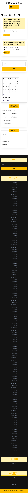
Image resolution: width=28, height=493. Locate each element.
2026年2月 (14, 185)
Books (4, 134)
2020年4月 (14, 346)
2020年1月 (14, 353)
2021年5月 (14, 316)
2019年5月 (14, 371)
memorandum (6, 141)
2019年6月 (14, 369)
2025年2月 (14, 212)
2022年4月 (14, 291)
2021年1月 (14, 325)
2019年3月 (14, 376)
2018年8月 (14, 392)
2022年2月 (14, 295)
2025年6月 (14, 203)
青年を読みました (6, 123)
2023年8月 (14, 254)
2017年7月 (14, 422)
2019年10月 (14, 360)
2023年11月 (14, 247)
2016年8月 (14, 447)
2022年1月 (14, 297)
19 (10, 89)
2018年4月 (14, 401)
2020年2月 (14, 350)
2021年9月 (14, 307)
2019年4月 (14, 374)
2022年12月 (14, 272)
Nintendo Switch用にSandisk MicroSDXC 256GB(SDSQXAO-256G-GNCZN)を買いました (13, 23)
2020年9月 (14, 334)
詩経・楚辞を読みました (8, 110)
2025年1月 (14, 214)
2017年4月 (14, 429)
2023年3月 (14, 265)
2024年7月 (14, 228)
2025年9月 (14, 196)
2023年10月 (14, 249)
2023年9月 (14, 251)
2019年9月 (14, 362)
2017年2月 (14, 433)
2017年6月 (14, 424)
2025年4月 (14, 208)
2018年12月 (14, 383)
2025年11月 (14, 191)
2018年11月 (14, 385)
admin (18, 30)
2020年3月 (14, 348)
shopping (4, 144)
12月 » (8, 100)
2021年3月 (14, 321)
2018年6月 (14, 397)
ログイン (14, 463)
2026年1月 (14, 187)
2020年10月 (14, 332)
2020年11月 (14, 330)
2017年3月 (14, 431)
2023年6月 (14, 258)
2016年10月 (14, 443)
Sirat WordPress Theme (8, 490)
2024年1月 (14, 242)
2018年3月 (14, 404)
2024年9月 (14, 224)
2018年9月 (14, 390)
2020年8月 (14, 337)
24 (6, 92)
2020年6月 (14, 341)
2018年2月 (14, 406)
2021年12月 (14, 300)
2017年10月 (14, 415)
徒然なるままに (14, 3)
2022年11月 (14, 274)
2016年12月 (14, 438)
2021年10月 (14, 304)
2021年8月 (14, 309)
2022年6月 (14, 286)
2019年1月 (14, 380)
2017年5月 (14, 427)
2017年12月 (14, 410)
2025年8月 (14, 198)
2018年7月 (14, 394)
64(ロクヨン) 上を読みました (9, 117)
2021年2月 (14, 323)
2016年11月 (14, 440)
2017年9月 (14, 417)
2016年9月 (14, 445)
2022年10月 (14, 277)
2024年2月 (14, 240)
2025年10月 (14, 194)
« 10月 (4, 100)
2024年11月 (14, 219)
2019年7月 (14, 367)
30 (3, 94)
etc (3, 138)
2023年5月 (14, 261)
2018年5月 (14, 399)
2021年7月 (14, 311)
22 (17, 89)
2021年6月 (14, 314)
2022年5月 (14, 288)
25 (8, 92)
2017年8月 (14, 420)
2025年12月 (14, 189)
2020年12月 (14, 327)
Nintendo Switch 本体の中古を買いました (14, 44)
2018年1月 (14, 408)
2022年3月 (14, 293)
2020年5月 (14, 344)
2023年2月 (14, 268)
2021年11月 (14, 302)
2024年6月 (14, 231)
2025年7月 (14, 201)
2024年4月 (14, 235)
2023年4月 (14, 263)
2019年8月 (14, 364)
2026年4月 (14, 182)
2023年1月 (14, 270)
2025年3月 (14, 210)
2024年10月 (14, 221)
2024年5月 (14, 233)
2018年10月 (14, 387)
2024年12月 (14, 217)
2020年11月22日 (9, 30)
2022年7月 (14, 284)
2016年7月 (14, 450)
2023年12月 (14, 244)
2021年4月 (14, 318)
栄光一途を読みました (8, 120)
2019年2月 (14, 378)
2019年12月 (14, 355)
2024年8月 (14, 226)
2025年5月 (14, 205)
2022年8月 (14, 281)
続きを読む (7, 35)
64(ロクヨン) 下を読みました (9, 113)
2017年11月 (14, 413)
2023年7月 (14, 256)
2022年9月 (14, 279)
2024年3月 (14, 238)
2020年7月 (14, 339)
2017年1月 (14, 436)
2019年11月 (14, 357)
